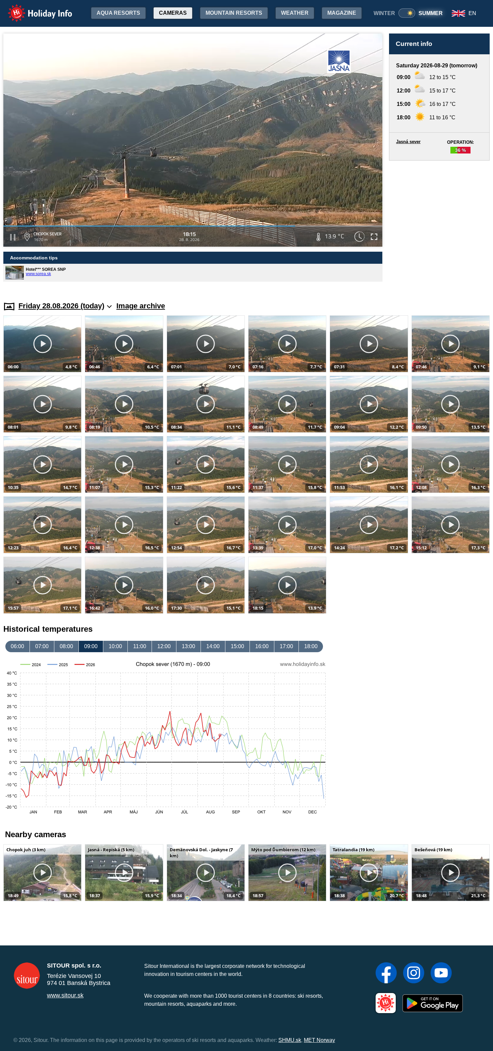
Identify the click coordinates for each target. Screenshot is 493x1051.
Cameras (173, 13)
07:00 (42, 646)
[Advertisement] (439, 224)
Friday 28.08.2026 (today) (61, 306)
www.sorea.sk (38, 273)
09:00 (91, 646)
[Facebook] (386, 973)
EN (472, 13)
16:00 (262, 646)
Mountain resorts (234, 13)
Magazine (341, 13)
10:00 (115, 646)
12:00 (164, 646)
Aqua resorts (118, 13)
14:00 (213, 646)
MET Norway (319, 1040)
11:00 (139, 646)
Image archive (140, 306)
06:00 (17, 646)
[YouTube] (441, 973)
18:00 (311, 646)
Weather (295, 13)
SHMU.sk (289, 1040)
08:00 (66, 646)
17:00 (286, 646)
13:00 (188, 646)
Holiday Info (34, 8)
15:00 (237, 646)
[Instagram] (413, 973)
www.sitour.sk (65, 995)
